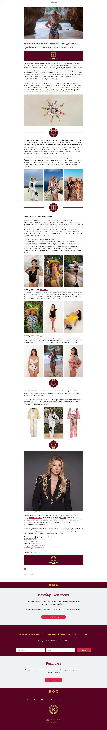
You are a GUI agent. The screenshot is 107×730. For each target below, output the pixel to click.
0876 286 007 (35, 541)
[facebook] (50, 585)
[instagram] (53, 585)
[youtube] (57, 585)
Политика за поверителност (58, 700)
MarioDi (58, 722)
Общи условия (45, 700)
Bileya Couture (36, 543)
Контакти (29, 700)
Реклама (36, 700)
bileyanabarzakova (38, 546)
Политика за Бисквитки (74, 700)
